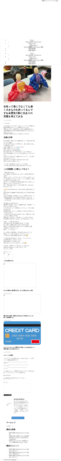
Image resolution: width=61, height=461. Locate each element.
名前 (5, 362)
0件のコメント (7, 251)
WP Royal (13, 459)
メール (6, 365)
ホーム (32, 40)
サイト (5, 368)
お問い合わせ (32, 50)
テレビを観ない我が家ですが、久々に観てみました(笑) (18, 290)
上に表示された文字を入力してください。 (15, 378)
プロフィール (32, 43)
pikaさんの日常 (8, 102)
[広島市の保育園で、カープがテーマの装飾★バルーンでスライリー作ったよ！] (6, 257)
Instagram (31, 48)
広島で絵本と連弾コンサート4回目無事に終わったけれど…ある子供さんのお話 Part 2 (19, 437)
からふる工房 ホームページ (33, 42)
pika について (33, 45)
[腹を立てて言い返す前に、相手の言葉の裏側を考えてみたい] (11, 257)
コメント (6, 382)
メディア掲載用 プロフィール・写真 (33, 47)
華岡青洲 (6, 189)
